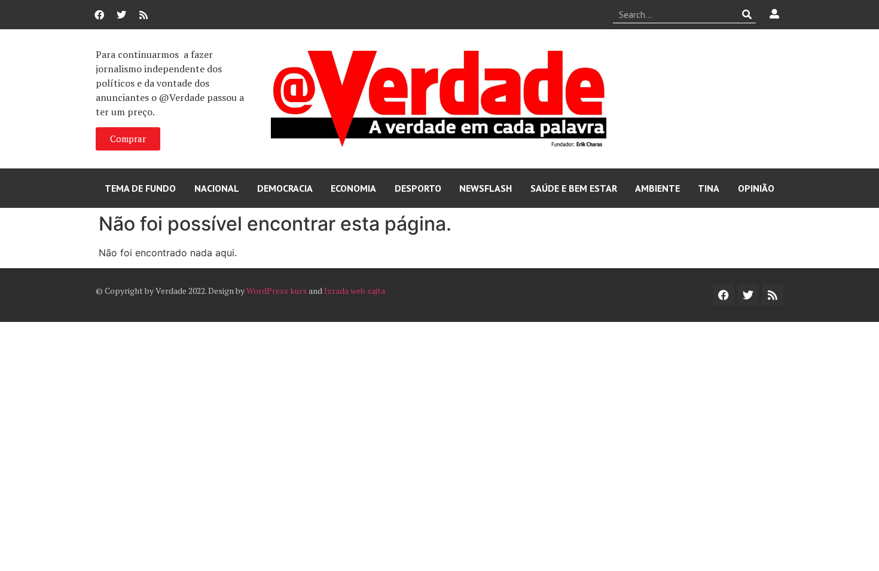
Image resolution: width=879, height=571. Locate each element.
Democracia (285, 188)
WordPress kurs (276, 290)
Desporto (418, 188)
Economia (353, 188)
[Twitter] (121, 14)
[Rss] (143, 14)
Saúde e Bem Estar (573, 188)
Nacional (216, 188)
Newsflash (485, 188)
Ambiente (657, 188)
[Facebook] (99, 14)
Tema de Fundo (140, 188)
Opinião (756, 188)
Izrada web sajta (354, 290)
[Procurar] (747, 14)
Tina (708, 188)
